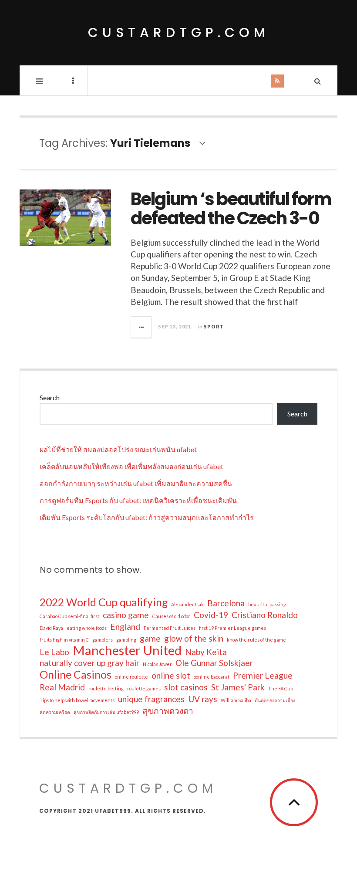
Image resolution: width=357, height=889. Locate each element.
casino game (126, 615)
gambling (126, 639)
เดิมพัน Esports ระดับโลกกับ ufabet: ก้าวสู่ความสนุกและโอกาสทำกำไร (147, 517)
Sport (214, 326)
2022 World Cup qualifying (104, 602)
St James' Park (238, 687)
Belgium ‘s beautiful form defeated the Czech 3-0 (231, 208)
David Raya (51, 628)
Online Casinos (75, 674)
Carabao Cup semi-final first (69, 616)
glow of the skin (193, 638)
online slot (171, 675)
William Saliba (236, 700)
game (150, 638)
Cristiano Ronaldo (265, 615)
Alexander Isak (187, 604)
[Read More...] (141, 327)
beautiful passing (267, 604)
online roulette (131, 676)
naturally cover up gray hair (89, 663)
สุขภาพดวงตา (167, 711)
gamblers (102, 639)
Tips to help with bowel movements (77, 700)
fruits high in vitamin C (64, 639)
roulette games (144, 688)
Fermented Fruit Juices (169, 628)
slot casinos (186, 687)
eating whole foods (87, 628)
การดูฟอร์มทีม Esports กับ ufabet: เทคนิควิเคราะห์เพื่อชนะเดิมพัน (138, 500)
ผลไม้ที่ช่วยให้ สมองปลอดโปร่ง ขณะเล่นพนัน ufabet (118, 449)
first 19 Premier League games (232, 628)
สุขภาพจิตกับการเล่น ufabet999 (106, 712)
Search (50, 397)
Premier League (263, 675)
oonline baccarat (211, 676)
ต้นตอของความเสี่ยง (275, 700)
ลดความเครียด (55, 712)
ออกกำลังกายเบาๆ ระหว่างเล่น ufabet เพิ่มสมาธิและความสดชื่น (136, 483)
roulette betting (106, 688)
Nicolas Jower (157, 664)
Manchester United (127, 650)
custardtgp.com (178, 32)
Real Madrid (62, 687)
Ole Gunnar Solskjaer (214, 663)
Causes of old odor (171, 616)
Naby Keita (206, 652)
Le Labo (54, 652)
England (125, 627)
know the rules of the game (256, 639)
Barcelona (226, 603)
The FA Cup (280, 688)
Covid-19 (211, 615)
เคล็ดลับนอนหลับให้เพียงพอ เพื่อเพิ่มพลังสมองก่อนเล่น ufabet (131, 466)
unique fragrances (151, 699)
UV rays (202, 699)
